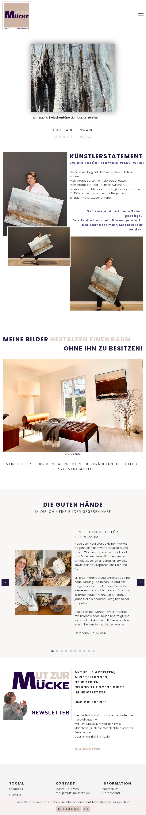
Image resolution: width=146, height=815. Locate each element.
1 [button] (52, 651)
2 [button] (57, 651)
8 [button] (84, 651)
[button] (5, 582)
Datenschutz (111, 793)
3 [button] (61, 651)
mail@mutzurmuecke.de (73, 793)
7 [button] (80, 651)
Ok (86, 809)
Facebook (16, 789)
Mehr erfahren (68, 809)
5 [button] (71, 651)
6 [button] (75, 651)
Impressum (110, 789)
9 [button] (89, 651)
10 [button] (93, 651)
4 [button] (66, 651)
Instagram (16, 794)
